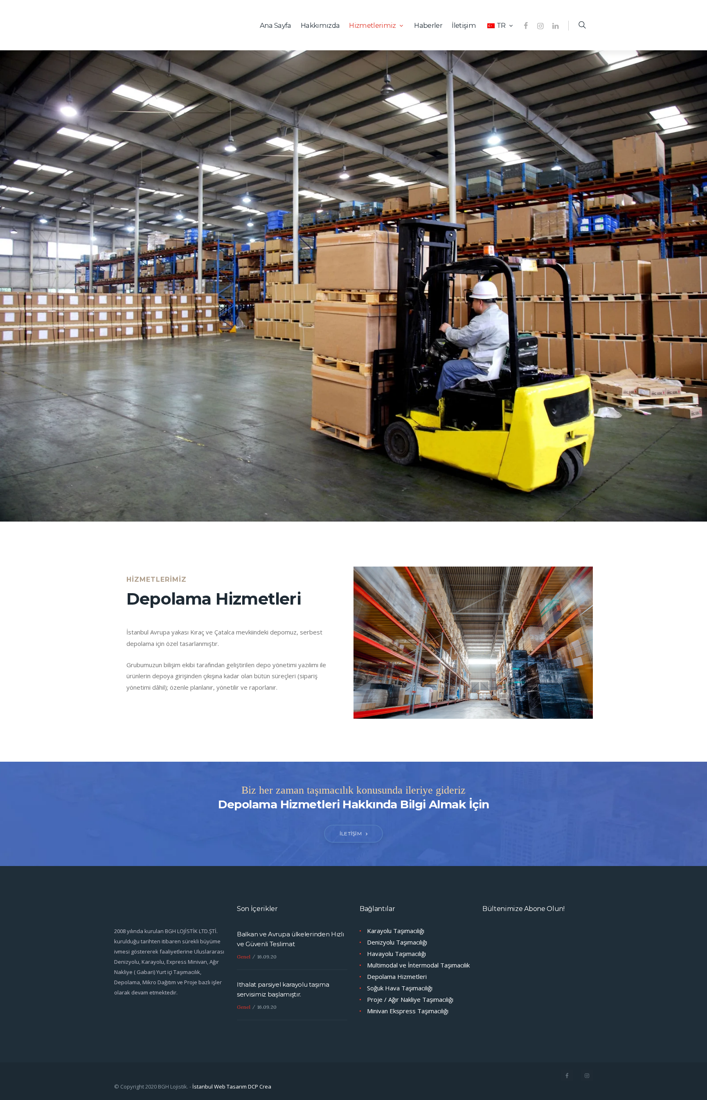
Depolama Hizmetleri (397, 976)
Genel (243, 957)
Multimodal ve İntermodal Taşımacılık (418, 965)
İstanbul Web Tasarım (219, 1086)
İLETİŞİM (351, 833)
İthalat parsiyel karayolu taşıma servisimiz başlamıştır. (283, 989)
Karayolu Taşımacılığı (395, 931)
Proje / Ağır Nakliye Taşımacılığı (410, 999)
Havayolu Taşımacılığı (396, 953)
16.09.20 (267, 957)
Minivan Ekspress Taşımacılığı (407, 1011)
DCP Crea (259, 1086)
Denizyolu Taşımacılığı (397, 942)
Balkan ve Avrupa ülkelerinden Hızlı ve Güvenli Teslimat (290, 939)
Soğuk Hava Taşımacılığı (399, 988)
